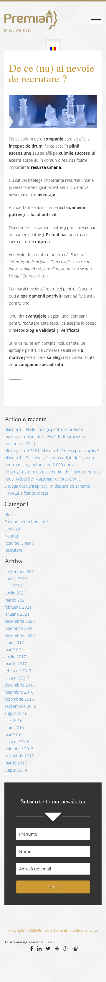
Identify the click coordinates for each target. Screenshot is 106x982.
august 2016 (15, 713)
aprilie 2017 (15, 656)
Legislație (12, 529)
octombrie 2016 (19, 699)
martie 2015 (15, 763)
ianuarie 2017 (16, 678)
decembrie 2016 (19, 685)
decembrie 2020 (19, 621)
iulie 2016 (13, 720)
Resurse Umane (19, 543)
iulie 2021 (13, 586)
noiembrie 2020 (19, 628)
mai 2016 (12, 734)
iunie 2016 (14, 727)
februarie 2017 (18, 671)
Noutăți (11, 536)
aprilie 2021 (15, 593)
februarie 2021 (18, 607)
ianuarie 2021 (16, 614)
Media (10, 514)
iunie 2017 (14, 642)
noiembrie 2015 (19, 748)
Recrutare (13, 550)
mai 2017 (12, 649)
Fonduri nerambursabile (26, 522)
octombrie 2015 (19, 756)
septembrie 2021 (20, 571)
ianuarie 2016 (16, 741)
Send (53, 887)
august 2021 (15, 578)
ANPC (52, 942)
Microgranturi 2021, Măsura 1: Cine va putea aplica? (51, 450)
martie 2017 (15, 663)
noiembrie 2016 (19, 692)
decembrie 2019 (19, 635)
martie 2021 (15, 600)
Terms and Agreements (23, 942)
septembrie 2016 (20, 706)
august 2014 (15, 770)
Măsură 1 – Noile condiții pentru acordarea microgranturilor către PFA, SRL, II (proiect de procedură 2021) (45, 436)
